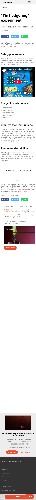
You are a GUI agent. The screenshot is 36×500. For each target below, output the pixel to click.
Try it (18, 497)
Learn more (10, 248)
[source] (18, 180)
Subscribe (12, 452)
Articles (4, 7)
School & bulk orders (9, 490)
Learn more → (25, 452)
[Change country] (30, 2)
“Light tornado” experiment (13, 210)
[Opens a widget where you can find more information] (29, 496)
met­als (3, 186)
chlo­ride (12, 153)
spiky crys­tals (22, 192)
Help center (6, 473)
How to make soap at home (13, 215)
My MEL (4, 480)
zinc (2, 137)
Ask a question (7, 477)
